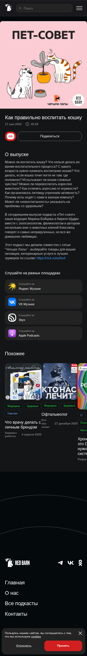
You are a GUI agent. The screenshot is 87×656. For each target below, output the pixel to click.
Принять (63, 645)
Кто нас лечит (45, 423)
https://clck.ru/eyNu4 (51, 258)
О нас (12, 593)
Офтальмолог (54, 414)
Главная (15, 582)
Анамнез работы (11, 434)
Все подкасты (21, 603)
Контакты (16, 614)
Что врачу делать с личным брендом (23, 424)
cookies (36, 636)
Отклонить (24, 645)
